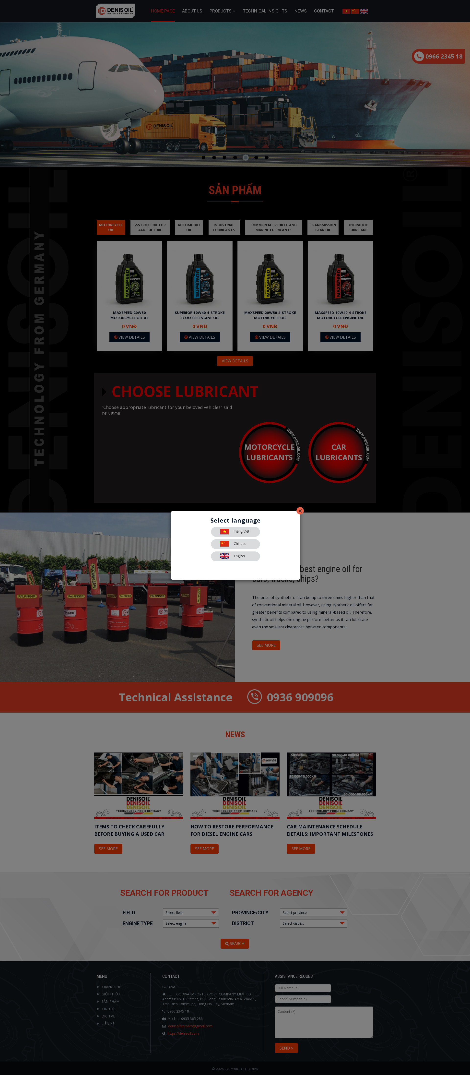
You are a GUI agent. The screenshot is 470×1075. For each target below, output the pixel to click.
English (239, 555)
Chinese (239, 543)
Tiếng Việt (241, 531)
